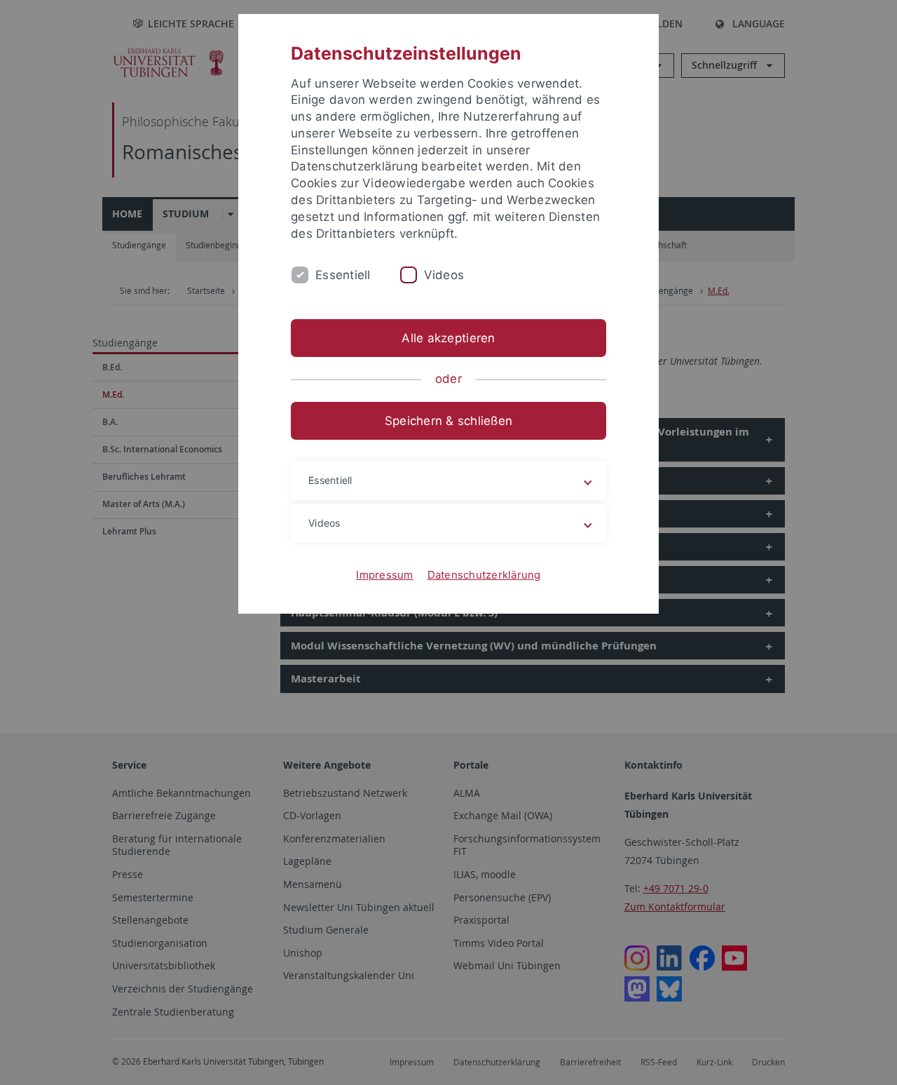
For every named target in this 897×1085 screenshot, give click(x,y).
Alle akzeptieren (448, 338)
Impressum (384, 574)
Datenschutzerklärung (484, 574)
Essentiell (343, 275)
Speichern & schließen (448, 421)
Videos (444, 275)
